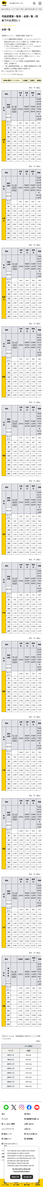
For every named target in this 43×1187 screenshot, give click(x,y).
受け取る (27, 1114)
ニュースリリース (8, 1129)
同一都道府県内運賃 (14, 109)
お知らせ (27, 1129)
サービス (5, 1119)
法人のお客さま (32, 1134)
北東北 (32, 80)
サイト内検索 (34, 3)
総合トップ (8, 1134)
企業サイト (8, 1139)
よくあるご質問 (9, 1124)
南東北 (39, 80)
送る (3, 1114)
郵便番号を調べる (33, 1119)
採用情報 (30, 1139)
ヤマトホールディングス (11, 1145)
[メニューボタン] (40, 3)
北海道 (25, 80)
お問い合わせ (29, 1124)
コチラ (10, 71)
